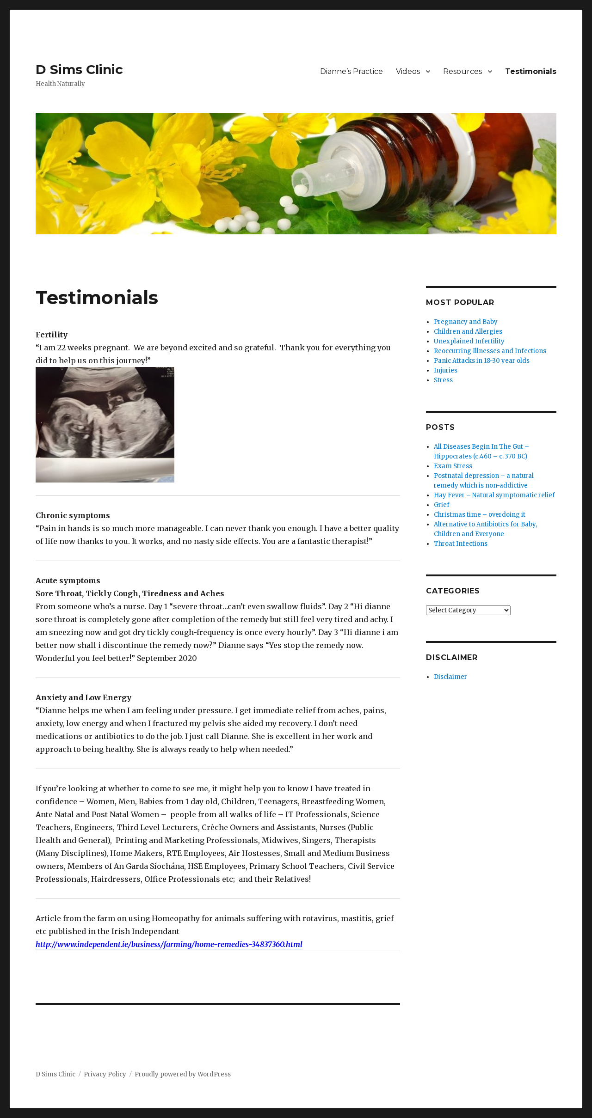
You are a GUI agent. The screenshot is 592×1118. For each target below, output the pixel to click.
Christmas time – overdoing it (479, 515)
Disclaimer (450, 677)
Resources (462, 71)
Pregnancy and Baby (466, 322)
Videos (408, 71)
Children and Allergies (468, 332)
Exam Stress (453, 466)
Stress (443, 380)
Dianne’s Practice (351, 71)
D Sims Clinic (79, 69)
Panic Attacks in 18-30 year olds (482, 361)
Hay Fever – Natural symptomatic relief (494, 495)
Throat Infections (460, 544)
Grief (442, 505)
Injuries (445, 370)
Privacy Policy (105, 1074)
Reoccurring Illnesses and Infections (490, 351)
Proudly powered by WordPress (183, 1074)
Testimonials (530, 71)
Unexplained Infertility (469, 341)
